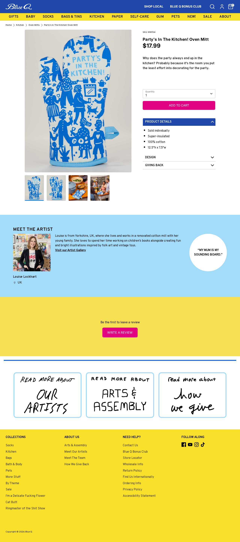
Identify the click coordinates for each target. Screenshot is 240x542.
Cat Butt (11, 502)
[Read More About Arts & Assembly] (120, 395)
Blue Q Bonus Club (135, 452)
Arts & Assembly (75, 445)
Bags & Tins (71, 17)
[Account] (222, 6)
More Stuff (13, 477)
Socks (48, 17)
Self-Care (139, 17)
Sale (207, 17)
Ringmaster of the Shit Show (25, 508)
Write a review (120, 332)
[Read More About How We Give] (192, 395)
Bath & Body (14, 464)
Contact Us (130, 445)
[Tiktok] (203, 444)
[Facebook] (184, 444)
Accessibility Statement (139, 496)
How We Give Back (76, 464)
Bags (9, 458)
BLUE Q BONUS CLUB (185, 6)
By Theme (12, 483)
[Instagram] (196, 444)
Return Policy (132, 471)
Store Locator (132, 458)
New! (191, 17)
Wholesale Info (133, 464)
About (225, 17)
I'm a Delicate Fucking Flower (25, 496)
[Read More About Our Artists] (48, 395)
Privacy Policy (132, 489)
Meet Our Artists (75, 452)
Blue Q (28, 531)
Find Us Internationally (138, 477)
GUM (160, 17)
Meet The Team (74, 458)
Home (9, 25)
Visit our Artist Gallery (70, 250)
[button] (230, 6)
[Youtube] (190, 444)
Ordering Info (132, 483)
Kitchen (96, 17)
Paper (117, 17)
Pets (175, 17)
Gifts (13, 17)
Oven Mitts (34, 25)
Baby (30, 17)
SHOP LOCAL (153, 6)
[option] (78, 102)
